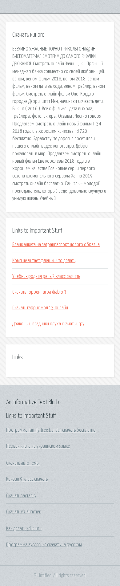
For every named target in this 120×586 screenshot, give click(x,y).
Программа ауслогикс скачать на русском (44, 544)
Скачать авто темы (22, 463)
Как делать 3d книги (24, 528)
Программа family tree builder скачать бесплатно (51, 430)
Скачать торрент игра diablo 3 (39, 292)
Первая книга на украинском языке (38, 446)
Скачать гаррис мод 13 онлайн (40, 307)
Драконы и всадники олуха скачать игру (48, 323)
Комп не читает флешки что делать (43, 260)
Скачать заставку (21, 495)
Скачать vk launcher (23, 511)
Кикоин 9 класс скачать (27, 479)
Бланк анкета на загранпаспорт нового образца (56, 244)
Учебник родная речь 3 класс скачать (46, 276)
